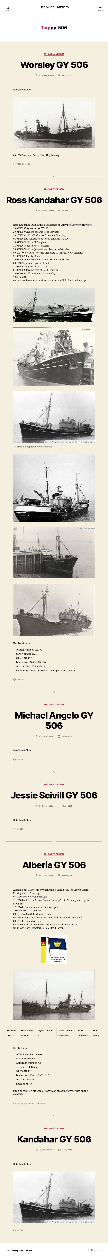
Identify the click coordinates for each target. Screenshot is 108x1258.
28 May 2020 (67, 876)
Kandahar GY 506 (54, 1139)
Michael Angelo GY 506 (54, 720)
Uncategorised (54, 54)
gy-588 (27, 1103)
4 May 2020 (67, 1150)
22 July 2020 (67, 736)
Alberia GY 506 (54, 864)
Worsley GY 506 (54, 64)
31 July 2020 (67, 75)
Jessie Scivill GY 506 (54, 795)
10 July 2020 (67, 806)
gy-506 (28, 164)
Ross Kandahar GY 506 (54, 199)
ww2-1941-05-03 (38, 1103)
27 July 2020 (67, 211)
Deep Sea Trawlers (53, 7)
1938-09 (20, 164)
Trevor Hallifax (48, 75)
